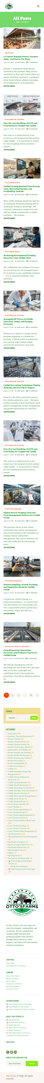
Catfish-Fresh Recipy (16, 799)
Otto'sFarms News (15, 834)
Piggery (11, 853)
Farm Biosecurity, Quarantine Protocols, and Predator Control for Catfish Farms (20, 652)
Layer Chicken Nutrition (17, 829)
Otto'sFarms (11, 1076)
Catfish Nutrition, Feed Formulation (21, 791)
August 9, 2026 (8, 658)
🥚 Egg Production (13, 1020)
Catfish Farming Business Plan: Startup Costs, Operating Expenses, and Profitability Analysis (22, 188)
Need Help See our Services (16, 966)
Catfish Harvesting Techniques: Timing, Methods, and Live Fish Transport (22, 386)
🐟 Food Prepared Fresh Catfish (17, 1007)
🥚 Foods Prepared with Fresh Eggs (21, 869)
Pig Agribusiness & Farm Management (22, 837)
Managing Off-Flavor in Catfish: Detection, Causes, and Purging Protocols (18, 321)
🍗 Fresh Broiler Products (15, 1022)
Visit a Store (10, 963)
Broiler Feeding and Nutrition (19, 753)
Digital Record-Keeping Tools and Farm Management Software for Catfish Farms (22, 515)
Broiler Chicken (14, 739)
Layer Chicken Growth (16, 818)
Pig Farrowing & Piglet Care (19, 845)
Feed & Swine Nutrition (17, 804)
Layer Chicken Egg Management (20, 815)
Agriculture (12, 734)
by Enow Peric (20, 62)
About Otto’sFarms (13, 976)
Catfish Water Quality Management (21, 796)
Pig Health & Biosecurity (17, 847)
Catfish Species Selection (17, 793)
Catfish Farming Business (12, 182)
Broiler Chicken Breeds (17, 742)
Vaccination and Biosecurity (19, 858)
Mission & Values (12, 979)
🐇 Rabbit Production (14, 1030)
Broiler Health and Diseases (18, 755)
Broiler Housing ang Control (19, 758)
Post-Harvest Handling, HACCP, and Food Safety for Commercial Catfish (20, 124)
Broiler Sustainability (16, 763)
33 (32, 695)
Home (17, 22)
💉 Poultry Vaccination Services (17, 1035)
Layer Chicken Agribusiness (18, 810)
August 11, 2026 (8, 327)
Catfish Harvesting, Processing (14, 119)
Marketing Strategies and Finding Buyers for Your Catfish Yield (20, 256)
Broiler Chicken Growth (17, 744)
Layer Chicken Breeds (16, 812)
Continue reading (9, 86)
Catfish (10, 769)
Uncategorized (9, 53)
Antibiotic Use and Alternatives (20, 736)
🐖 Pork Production (13, 1025)
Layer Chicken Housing (17, 826)
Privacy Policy (11, 981)
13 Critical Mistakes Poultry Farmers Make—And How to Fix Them (21, 57)
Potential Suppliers (13, 986)
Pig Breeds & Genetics (16, 842)
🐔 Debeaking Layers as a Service (18, 1033)
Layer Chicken (13, 807)
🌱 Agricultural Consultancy (16, 1028)
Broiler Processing (15, 761)
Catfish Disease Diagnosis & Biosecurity (17, 646)
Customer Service (12, 989)
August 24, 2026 (9, 62)
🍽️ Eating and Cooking (16, 866)
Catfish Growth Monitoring (13, 509)
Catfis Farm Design (15, 766)
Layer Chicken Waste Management (21, 831)
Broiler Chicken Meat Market (19, 747)
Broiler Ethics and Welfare (18, 750)
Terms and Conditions (14, 984)
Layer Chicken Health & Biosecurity (21, 820)
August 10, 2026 (9, 521)
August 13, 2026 (9, 129)
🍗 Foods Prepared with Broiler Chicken (20, 1009)
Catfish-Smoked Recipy (17, 801)
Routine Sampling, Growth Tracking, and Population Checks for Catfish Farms (21, 587)
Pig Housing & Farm (16, 850)
